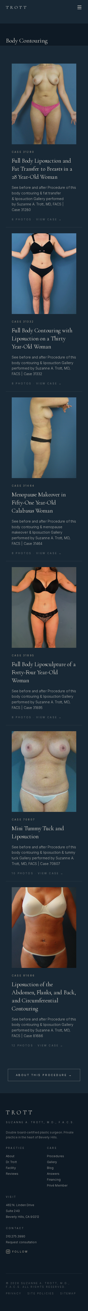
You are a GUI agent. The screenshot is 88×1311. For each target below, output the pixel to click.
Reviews (12, 1174)
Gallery (52, 1162)
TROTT (17, 7)
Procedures (55, 1156)
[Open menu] (79, 7)
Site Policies (40, 1293)
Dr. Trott (11, 1162)
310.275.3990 (15, 1236)
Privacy (14, 1293)
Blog (50, 1168)
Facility (11, 1168)
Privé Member (57, 1185)
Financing (54, 1179)
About (10, 1156)
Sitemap (68, 1293)
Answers (53, 1174)
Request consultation (21, 1242)
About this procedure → (44, 1075)
